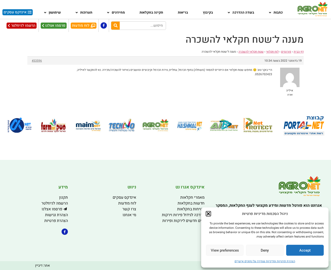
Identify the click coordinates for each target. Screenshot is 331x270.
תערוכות (86, 12)
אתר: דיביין (42, 265)
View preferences (225, 250)
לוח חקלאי (272, 51)
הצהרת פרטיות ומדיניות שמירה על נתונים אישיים (265, 261)
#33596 (37, 60)
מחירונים (118, 12)
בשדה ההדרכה (243, 12)
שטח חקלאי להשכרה (251, 51)
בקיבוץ (208, 12)
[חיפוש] (115, 26)
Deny (265, 250)
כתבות (278, 12)
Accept (305, 250)
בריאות (183, 12)
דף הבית (299, 51)
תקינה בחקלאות (151, 12)
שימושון (55, 12)
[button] (208, 213)
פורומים (286, 51)
